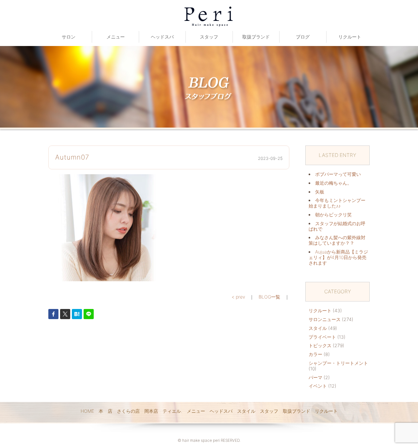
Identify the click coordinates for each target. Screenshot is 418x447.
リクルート (349, 36)
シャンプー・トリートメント (338, 363)
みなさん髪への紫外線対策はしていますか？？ (337, 240)
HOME (87, 411)
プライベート (322, 337)
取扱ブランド (256, 36)
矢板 (319, 191)
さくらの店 (128, 411)
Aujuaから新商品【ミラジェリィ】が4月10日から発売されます (338, 257)
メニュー (115, 36)
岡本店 (151, 411)
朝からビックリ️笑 (333, 214)
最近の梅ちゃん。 (333, 183)
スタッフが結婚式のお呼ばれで (337, 226)
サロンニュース (325, 319)
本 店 (105, 411)
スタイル (318, 328)
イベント (318, 386)
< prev (238, 297)
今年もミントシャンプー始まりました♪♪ (337, 202)
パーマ (315, 377)
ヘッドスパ (162, 36)
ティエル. (172, 411)
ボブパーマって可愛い (338, 174)
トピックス (320, 345)
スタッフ (209, 36)
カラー (315, 354)
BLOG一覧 (269, 297)
